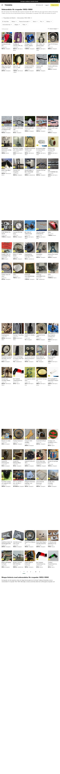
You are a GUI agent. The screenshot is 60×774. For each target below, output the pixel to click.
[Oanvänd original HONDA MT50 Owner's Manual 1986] (41, 225)
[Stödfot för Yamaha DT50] (30, 328)
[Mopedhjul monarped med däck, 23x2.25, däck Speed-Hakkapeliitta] (7, 350)
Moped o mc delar (6, 440)
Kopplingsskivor (5, 335)
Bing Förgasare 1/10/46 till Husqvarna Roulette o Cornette (53, 357)
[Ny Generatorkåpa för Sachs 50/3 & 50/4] (41, 141)
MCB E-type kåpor (6, 170)
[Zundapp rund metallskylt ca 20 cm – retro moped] (53, 434)
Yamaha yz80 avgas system (53, 128)
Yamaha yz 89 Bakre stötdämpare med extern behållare (6, 128)
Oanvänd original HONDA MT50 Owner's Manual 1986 (41, 233)
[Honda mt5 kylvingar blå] (53, 454)
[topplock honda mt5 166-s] (30, 454)
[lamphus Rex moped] (53, 247)
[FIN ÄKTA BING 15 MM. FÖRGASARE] (30, 163)
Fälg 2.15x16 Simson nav (53, 44)
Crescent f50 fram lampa (17, 233)
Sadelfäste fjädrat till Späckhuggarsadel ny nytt (7, 542)
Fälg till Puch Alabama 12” (30, 542)
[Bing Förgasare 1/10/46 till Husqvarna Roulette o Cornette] (53, 350)
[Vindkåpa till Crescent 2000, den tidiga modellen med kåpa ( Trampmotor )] (18, 37)
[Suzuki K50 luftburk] (41, 434)
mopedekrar (39, 254)
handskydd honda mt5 (6, 44)
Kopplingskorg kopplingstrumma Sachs (29, 255)
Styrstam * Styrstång (18, 335)
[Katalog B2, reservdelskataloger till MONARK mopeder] (30, 268)
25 (35, 571)
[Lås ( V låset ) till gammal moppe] (41, 37)
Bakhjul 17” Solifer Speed (17, 255)
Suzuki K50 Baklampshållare (17, 462)
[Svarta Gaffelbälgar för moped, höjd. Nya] (18, 350)
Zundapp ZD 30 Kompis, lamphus (29, 44)
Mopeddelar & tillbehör (9, 18)
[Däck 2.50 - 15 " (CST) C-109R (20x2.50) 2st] (18, 59)
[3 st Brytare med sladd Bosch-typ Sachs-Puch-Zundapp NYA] (53, 535)
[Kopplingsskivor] (7, 328)
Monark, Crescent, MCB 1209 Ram (17, 563)
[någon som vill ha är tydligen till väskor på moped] (7, 59)
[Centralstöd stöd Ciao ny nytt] (18, 535)
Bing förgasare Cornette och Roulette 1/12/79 (52, 335)
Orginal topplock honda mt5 (29, 563)
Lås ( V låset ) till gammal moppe (40, 44)
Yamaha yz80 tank (29, 128)
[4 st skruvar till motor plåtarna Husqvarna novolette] (30, 350)
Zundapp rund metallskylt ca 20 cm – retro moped (53, 441)
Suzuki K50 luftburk (41, 440)
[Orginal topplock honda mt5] (30, 556)
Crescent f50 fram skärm (40, 171)
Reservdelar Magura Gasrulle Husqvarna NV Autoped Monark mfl (41, 542)
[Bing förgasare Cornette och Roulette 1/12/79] (53, 328)
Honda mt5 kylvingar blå (53, 462)
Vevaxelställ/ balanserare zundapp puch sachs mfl (7, 149)
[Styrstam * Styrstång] (18, 328)
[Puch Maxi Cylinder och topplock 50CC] (7, 475)
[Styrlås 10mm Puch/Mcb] (53, 475)
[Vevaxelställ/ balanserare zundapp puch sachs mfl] (7, 141)
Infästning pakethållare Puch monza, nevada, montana (40, 275)
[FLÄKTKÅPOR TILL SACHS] (7, 225)
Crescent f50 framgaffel (16, 171)
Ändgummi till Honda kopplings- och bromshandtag (30, 482)
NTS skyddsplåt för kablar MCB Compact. (53, 379)
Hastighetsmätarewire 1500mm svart (30, 149)
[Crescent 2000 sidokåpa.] (30, 434)
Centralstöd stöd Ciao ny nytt (17, 542)
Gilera (49, 232)
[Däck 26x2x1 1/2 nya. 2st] (41, 372)
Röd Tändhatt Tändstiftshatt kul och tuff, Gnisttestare (17, 379)
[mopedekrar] (41, 247)
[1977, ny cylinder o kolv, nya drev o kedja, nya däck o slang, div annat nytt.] (18, 475)
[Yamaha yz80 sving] (41, 121)
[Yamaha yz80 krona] (53, 59)
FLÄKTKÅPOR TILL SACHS (6, 233)
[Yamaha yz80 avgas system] (53, 121)
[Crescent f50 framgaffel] (18, 163)
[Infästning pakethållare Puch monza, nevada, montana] (41, 268)
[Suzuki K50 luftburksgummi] (7, 454)
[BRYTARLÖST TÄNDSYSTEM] (30, 225)
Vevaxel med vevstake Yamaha (6, 379)
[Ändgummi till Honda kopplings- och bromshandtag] (30, 475)
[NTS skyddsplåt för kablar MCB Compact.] (53, 372)
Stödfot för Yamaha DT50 (29, 335)
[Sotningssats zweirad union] (30, 372)
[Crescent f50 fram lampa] (18, 225)
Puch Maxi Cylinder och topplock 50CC (6, 482)
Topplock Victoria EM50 (40, 335)
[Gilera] (53, 225)
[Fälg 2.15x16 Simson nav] (53, 37)
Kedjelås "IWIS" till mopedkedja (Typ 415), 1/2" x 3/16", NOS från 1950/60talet (6, 255)
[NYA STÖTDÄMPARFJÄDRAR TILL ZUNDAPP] (53, 163)
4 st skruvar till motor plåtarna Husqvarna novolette (30, 357)
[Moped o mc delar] (7, 434)
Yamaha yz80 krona (52, 66)
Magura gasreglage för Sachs (6, 563)
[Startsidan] (8, 5)
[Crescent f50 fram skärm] (41, 163)
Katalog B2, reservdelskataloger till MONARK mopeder (30, 275)
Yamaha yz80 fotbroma (39, 66)
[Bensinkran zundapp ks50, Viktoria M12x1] (18, 141)
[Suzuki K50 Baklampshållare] (18, 454)
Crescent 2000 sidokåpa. (28, 441)
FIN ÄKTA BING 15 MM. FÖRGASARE (29, 171)
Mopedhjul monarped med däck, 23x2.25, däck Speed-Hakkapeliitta (7, 357)
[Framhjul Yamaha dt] (18, 434)
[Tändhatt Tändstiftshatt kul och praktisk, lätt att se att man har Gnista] (53, 556)
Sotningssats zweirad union (30, 379)
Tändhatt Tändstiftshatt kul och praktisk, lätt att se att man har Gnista (53, 563)
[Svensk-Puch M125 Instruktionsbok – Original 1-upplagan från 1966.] (30, 59)
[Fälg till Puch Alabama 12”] (30, 535)
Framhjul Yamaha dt (17, 440)
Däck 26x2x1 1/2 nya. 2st (41, 379)
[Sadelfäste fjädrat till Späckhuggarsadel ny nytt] (7, 535)
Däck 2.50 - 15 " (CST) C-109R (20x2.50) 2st (17, 66)
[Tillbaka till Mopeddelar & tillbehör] (2, 18)
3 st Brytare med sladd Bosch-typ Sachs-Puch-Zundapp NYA (52, 542)
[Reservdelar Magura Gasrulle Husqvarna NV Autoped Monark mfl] (41, 535)
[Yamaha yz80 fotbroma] (41, 59)
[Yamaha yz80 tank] (30, 121)
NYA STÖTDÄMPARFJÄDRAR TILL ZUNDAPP (53, 171)
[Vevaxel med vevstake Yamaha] (7, 372)
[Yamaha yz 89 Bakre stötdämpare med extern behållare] (7, 121)
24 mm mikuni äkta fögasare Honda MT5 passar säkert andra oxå (41, 462)
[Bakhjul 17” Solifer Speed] (18, 247)
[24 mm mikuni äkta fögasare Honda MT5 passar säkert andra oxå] (41, 454)
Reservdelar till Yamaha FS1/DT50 (40, 357)
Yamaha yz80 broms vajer (18, 128)
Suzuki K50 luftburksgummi (5, 462)
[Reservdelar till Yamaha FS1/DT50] (41, 350)
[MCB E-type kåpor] (7, 163)
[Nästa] (39, 571)
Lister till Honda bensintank (40, 482)
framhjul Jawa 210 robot (6, 275)
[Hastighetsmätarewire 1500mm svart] (30, 141)
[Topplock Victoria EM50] (41, 328)
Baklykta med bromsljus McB (51, 149)
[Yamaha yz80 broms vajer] (18, 121)
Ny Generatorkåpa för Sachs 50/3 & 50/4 (40, 149)
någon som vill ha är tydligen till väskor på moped (7, 66)
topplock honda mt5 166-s (30, 462)
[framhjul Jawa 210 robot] (7, 268)
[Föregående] (21, 571)
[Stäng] (58, 1)
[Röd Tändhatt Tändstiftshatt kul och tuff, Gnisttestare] (18, 372)
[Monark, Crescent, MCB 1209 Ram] (18, 556)
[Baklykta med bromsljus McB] (53, 141)
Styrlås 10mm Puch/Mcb (51, 482)
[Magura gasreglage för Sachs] (7, 556)
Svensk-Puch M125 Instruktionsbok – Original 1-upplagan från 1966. (29, 66)
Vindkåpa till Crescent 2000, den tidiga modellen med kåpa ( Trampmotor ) (18, 44)
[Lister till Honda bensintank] (41, 475)
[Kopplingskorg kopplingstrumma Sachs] (30, 247)
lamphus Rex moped (53, 254)
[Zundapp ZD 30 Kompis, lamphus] (30, 37)
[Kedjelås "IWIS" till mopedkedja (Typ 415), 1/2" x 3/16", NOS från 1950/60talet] (7, 247)
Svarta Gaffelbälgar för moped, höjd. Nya (18, 357)
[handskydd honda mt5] (7, 37)
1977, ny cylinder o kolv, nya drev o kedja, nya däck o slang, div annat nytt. (18, 482)
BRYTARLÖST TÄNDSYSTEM (28, 233)
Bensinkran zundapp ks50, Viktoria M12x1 (18, 149)
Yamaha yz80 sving (41, 128)
